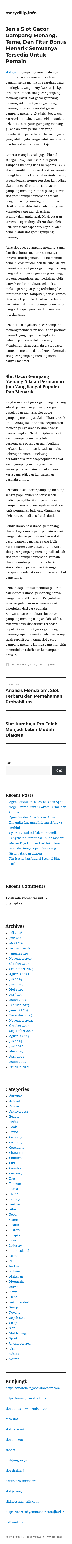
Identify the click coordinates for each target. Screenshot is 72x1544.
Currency (15, 1173)
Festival (15, 1204)
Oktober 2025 (19, 964)
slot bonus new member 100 (26, 1408)
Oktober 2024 (19, 1025)
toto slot (12, 1419)
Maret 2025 (17, 1000)
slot (12, 1328)
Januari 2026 (18, 953)
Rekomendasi (19, 1302)
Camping (15, 1137)
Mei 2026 (16, 943)
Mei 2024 (16, 1051)
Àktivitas (15, 1096)
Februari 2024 (19, 1067)
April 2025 (16, 994)
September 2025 (21, 969)
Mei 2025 (16, 989)
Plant (13, 1297)
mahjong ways (16, 1460)
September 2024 (21, 1031)
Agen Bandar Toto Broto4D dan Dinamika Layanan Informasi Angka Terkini (35, 822)
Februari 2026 (19, 948)
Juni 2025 (16, 984)
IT (10, 1261)
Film (12, 1209)
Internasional (19, 1250)
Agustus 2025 (19, 974)
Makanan (16, 1276)
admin (15, 664)
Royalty (14, 1312)
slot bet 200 (14, 1439)
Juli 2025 (15, 979)
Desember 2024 (20, 1015)
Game (13, 1220)
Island (13, 1256)
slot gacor (13, 72)
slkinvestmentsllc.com (22, 1501)
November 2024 (21, 1020)
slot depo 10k (15, 1429)
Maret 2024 (17, 1062)
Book (13, 1127)
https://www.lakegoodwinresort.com (33, 1388)
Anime (14, 1106)
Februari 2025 (19, 1005)
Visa (12, 1348)
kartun (14, 1266)
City (12, 1163)
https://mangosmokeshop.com (29, 1398)
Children (15, 1158)
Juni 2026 (16, 938)
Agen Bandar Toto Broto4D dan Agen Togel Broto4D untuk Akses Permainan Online (37, 807)
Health (14, 1225)
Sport (13, 1338)
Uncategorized (47, 664)
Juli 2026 (15, 933)
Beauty (14, 1116)
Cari (8, 763)
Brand (13, 1132)
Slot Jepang (17, 1333)
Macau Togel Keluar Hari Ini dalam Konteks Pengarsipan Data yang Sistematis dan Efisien (34, 848)
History (14, 1230)
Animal (14, 1101)
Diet (12, 1178)
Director (15, 1183)
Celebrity (15, 1142)
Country (15, 1168)
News (13, 1292)
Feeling (14, 1199)
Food (13, 1214)
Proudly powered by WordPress (43, 1536)
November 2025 (21, 958)
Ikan (12, 1240)
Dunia (13, 1189)
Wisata (14, 1354)
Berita (13, 1122)
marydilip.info (21, 12)
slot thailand (15, 1470)
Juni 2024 (16, 1046)
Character (16, 1153)
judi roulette (15, 1522)
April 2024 (16, 1056)
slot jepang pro (17, 1491)
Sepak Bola (17, 1318)
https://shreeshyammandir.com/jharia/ (35, 1512)
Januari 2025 (18, 1010)
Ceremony (16, 1147)
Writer (14, 1359)
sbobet (11, 1450)
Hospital (15, 1235)
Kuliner (14, 1271)
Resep (13, 1307)
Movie (13, 1287)
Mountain (16, 1281)
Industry (15, 1245)
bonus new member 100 (23, 1481)
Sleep (13, 1323)
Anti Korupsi (18, 1111)
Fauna (13, 1194)
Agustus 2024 (19, 1036)
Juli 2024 (15, 1041)
